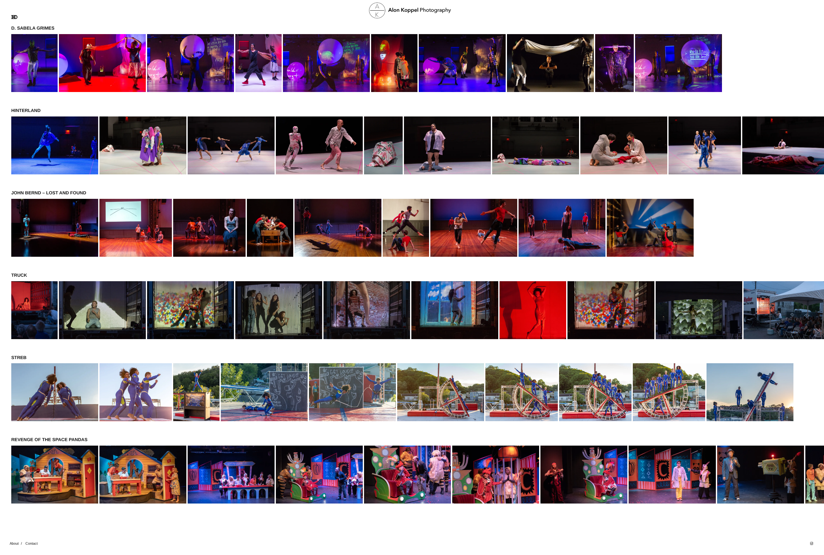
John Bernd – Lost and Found (48, 192)
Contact (31, 543)
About (14, 543)
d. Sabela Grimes (32, 28)
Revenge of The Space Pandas (49, 439)
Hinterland (26, 110)
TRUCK (19, 275)
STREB (18, 357)
